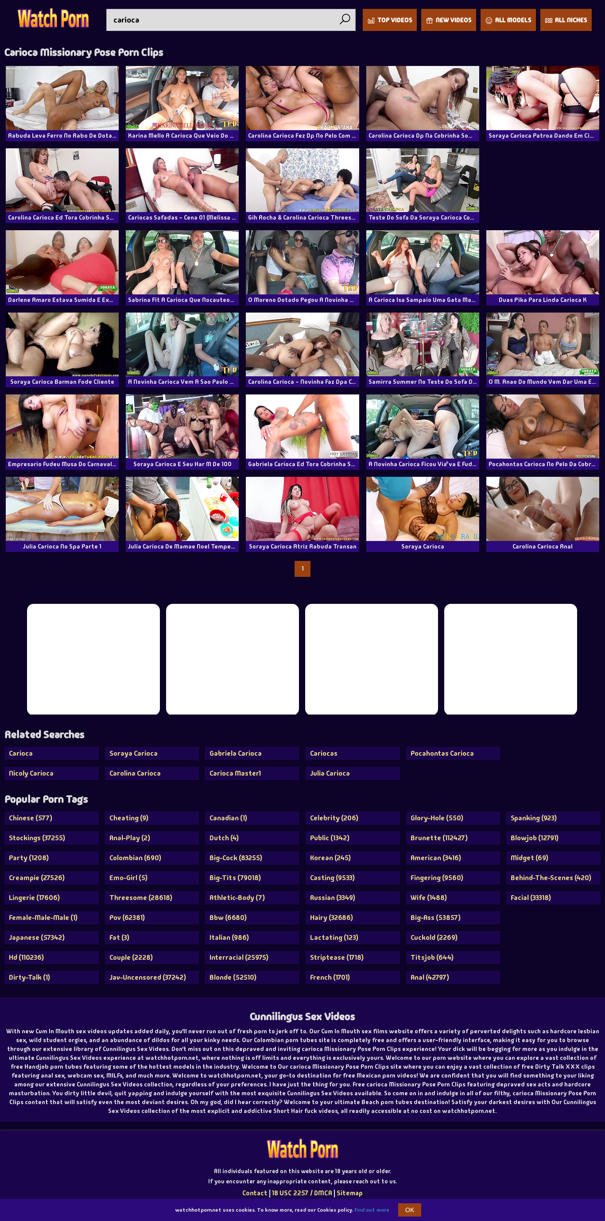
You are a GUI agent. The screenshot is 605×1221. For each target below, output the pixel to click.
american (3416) (436, 857)
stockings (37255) (37, 837)
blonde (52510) (232, 977)
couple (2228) (131, 957)
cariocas (323, 753)
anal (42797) (430, 977)
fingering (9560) (437, 877)
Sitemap (350, 1193)
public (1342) (329, 837)
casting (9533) (332, 877)
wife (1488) (429, 897)
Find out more (371, 1209)
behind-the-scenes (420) (551, 877)
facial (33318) (531, 897)
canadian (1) (228, 818)
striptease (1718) (337, 957)
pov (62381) (127, 917)
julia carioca (330, 773)
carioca (21, 753)
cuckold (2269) (434, 937)
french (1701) (330, 977)
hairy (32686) (331, 917)
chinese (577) (30, 818)
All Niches (571, 20)
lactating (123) (334, 937)
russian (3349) (332, 897)
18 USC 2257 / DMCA (302, 1193)
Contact (255, 1193)
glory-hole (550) (437, 818)
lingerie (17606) (34, 897)
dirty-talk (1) (29, 977)
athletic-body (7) (237, 897)
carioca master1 (235, 773)
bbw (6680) (228, 917)
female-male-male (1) (43, 917)
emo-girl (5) (128, 877)
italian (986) (229, 937)
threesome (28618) (140, 897)
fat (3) (119, 937)
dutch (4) (224, 837)
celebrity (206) (334, 818)
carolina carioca (135, 773)
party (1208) (29, 857)
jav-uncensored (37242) (147, 977)
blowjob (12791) (534, 837)
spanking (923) (534, 818)
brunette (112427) (439, 837)
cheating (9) (128, 818)
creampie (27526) (37, 877)
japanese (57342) (37, 937)
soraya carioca (133, 753)
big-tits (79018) (235, 877)
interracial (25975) (238, 957)
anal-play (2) (129, 837)
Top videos (394, 20)
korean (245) (330, 857)
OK (409, 1209)
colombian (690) (135, 857)
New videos (454, 20)
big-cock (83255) (235, 857)
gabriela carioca (235, 753)
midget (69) (529, 857)
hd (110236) (26, 957)
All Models (513, 20)
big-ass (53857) (436, 917)
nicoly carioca (31, 773)
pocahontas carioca (442, 753)
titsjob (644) (432, 957)
